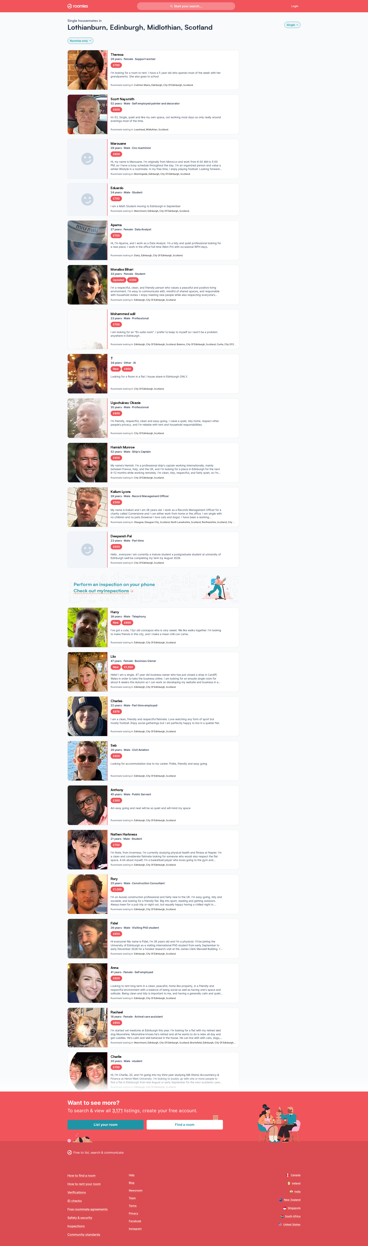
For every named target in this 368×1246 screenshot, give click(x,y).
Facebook (135, 1221)
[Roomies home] (77, 6)
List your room (105, 1125)
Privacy (133, 1213)
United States (292, 1224)
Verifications (76, 1192)
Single (291, 24)
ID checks (74, 1201)
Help (132, 1175)
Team (132, 1198)
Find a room (184, 1125)
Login (294, 6)
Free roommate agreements (87, 1209)
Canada (296, 1175)
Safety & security (79, 1218)
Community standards (83, 1234)
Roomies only (79, 40)
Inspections (76, 1226)
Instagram (135, 1228)
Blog (131, 1182)
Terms (133, 1205)
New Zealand (292, 1199)
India (297, 1191)
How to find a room (81, 1175)
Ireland (296, 1183)
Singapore (294, 1208)
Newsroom (135, 1190)
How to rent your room (84, 1184)
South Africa (293, 1216)
